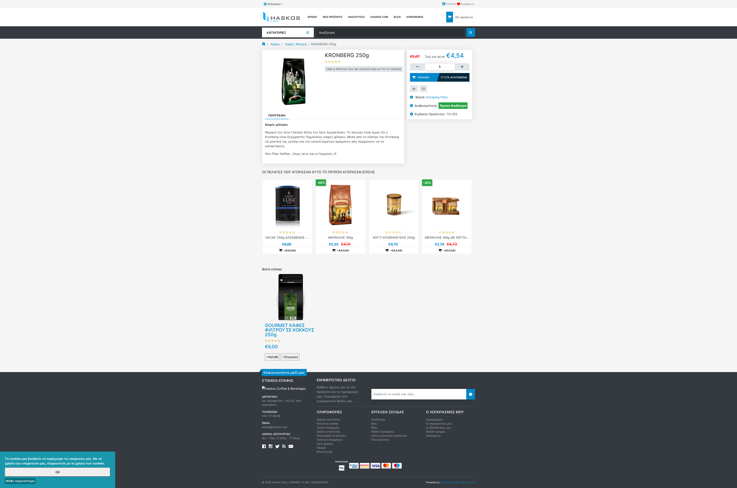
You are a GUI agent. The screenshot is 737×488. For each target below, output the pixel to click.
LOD (461, 482)
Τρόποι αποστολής (328, 431)
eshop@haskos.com (274, 427)
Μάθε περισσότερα (20, 481)
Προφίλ (321, 447)
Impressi (470, 482)
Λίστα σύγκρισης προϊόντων (389, 435)
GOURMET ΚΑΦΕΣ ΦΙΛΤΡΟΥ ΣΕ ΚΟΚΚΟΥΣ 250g (289, 330)
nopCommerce (448, 482)
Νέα (374, 423)
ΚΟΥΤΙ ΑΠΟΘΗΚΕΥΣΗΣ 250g (394, 237)
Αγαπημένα (433, 435)
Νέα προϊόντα (332, 16)
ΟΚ (57, 472)
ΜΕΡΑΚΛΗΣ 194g (340, 237)
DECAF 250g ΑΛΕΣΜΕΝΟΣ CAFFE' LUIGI (295, 237)
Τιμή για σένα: (435, 56)
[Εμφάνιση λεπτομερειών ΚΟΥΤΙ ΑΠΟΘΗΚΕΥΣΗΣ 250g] (394, 204)
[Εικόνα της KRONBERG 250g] (293, 80)
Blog (374, 427)
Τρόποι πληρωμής (328, 427)
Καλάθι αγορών (435, 431)
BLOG (397, 16)
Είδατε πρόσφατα (382, 431)
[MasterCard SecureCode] (364, 465)
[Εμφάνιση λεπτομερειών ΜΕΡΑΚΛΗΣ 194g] (340, 204)
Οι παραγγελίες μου (439, 423)
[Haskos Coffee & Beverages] (284, 388)
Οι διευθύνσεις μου (438, 427)
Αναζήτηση (356, 16)
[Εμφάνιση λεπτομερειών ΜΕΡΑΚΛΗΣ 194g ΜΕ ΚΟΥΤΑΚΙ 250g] (447, 204)
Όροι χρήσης (325, 443)
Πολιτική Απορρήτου (330, 439)
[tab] (277, 115)
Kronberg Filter (437, 97)
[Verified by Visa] (354, 465)
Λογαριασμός (434, 419)
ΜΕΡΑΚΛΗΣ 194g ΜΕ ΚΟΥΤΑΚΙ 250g (451, 237)
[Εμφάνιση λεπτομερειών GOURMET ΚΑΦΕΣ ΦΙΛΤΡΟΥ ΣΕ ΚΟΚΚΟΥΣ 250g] (291, 297)
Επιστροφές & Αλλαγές (331, 435)
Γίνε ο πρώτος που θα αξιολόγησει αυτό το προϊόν (363, 69)
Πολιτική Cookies (328, 423)
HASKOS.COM (379, 16)
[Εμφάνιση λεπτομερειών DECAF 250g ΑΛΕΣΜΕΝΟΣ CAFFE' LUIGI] (287, 204)
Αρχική (312, 16)
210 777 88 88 (271, 415)
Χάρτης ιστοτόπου (328, 419)
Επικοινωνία (415, 16)
